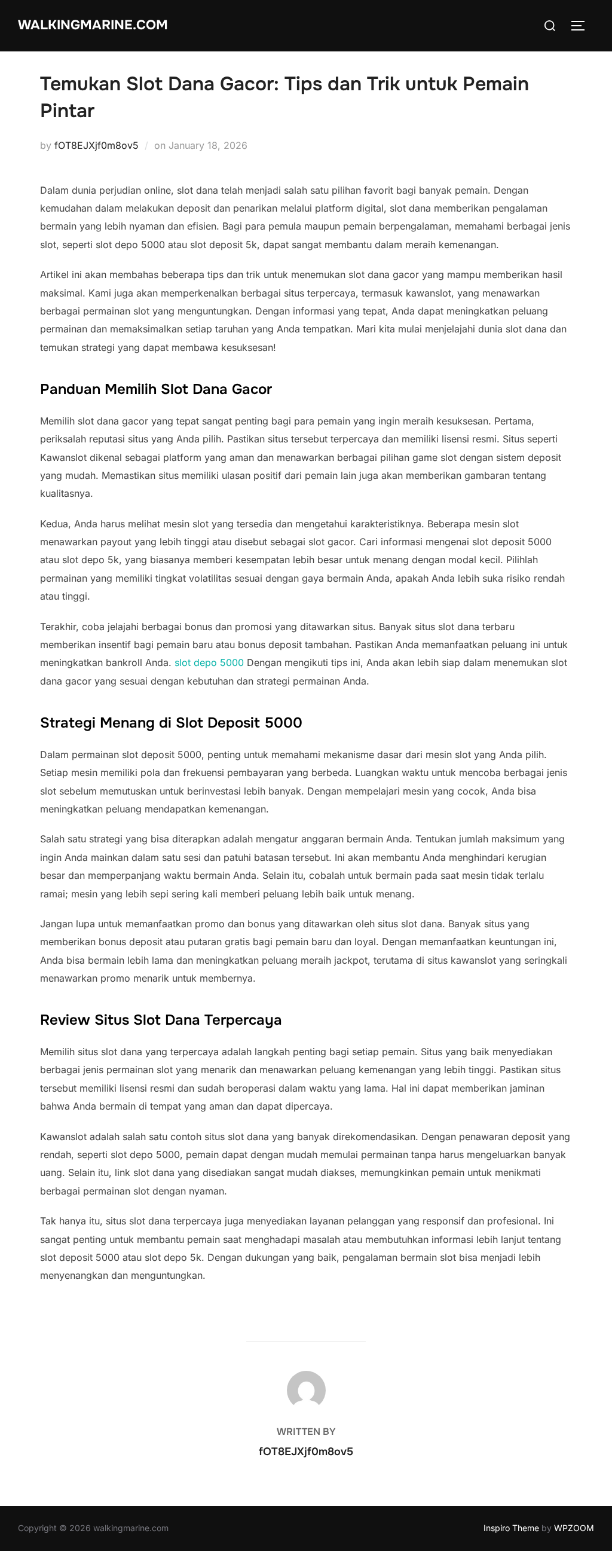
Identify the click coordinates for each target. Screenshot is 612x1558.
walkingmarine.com (93, 25)
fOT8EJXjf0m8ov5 (96, 145)
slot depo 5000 (209, 662)
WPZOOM (574, 1528)
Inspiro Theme (511, 1528)
